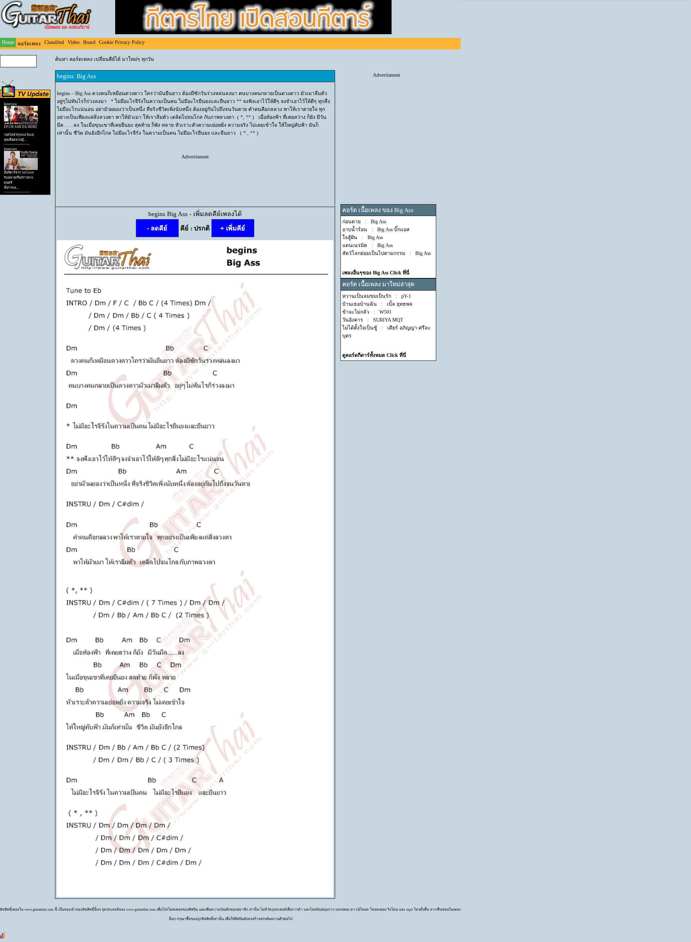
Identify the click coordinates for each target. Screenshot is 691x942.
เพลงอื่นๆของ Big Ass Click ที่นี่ (376, 272)
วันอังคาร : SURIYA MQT (372, 320)
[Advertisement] (195, 176)
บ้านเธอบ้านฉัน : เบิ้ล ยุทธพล (377, 304)
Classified (54, 42)
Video (74, 42)
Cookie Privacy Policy (122, 42)
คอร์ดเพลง (29, 43)
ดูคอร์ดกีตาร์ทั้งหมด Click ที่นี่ (374, 355)
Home (8, 42)
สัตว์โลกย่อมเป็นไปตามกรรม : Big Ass (386, 253)
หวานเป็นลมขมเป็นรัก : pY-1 (376, 296)
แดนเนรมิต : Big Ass (367, 245)
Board (89, 42)
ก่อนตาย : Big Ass (364, 221)
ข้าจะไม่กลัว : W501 (367, 312)
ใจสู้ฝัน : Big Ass (362, 237)
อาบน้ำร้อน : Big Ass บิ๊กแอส (376, 229)
